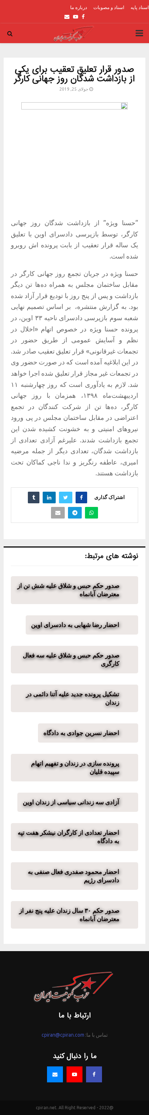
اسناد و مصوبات (108, 7)
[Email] (55, 1074)
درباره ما (78, 7)
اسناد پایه (140, 7)
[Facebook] (94, 1074)
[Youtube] (74, 1074)
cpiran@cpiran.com (63, 1035)
